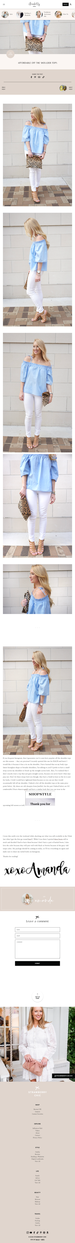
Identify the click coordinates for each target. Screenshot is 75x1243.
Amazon (37, 1112)
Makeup (37, 1202)
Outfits (37, 1152)
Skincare (37, 1199)
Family (37, 1176)
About (38, 1133)
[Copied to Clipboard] (43, 77)
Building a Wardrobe (37, 1157)
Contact (37, 1135)
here (29, 839)
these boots (58, 839)
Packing (37, 1221)
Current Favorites (37, 1114)
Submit (37, 963)
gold (26, 789)
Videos (37, 1131)
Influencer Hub (37, 1128)
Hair (37, 1197)
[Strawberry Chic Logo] (34, 6)
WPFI (43, 1239)
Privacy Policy (37, 1138)
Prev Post (3, 88)
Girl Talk (37, 1180)
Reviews (37, 1154)
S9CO (37, 1239)
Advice (37, 1178)
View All (37, 1161)
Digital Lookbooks (37, 1159)
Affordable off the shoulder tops (37, 63)
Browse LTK (37, 1109)
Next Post (71, 88)
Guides (37, 1218)
